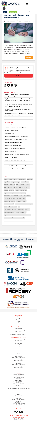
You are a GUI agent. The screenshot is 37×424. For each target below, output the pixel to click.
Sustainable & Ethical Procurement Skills (16, 166)
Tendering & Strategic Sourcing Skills (15, 169)
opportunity (23, 193)
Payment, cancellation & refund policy (18, 334)
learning (17, 190)
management (23, 190)
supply (5, 218)
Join (17, 76)
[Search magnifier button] (5, 8)
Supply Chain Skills (10, 163)
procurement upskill (9, 204)
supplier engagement (9, 212)
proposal (17, 204)
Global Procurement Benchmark (21, 187)
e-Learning (18, 352)
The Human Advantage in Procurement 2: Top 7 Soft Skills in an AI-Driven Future (19, 114)
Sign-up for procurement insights (18, 415)
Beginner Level (18, 340)
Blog (18, 321)
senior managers (28, 204)
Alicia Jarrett (12, 21)
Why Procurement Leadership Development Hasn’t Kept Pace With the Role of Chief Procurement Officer (18, 100)
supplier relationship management (22, 215)
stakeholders (21, 209)
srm (19, 206)
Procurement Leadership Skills (13, 145)
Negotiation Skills (9, 133)
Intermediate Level (18, 342)
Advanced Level (18, 343)
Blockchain (30, 179)
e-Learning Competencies (18, 357)
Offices (18, 373)
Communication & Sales (11, 125)
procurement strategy (9, 201)
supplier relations (8, 215)
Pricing (18, 346)
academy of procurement (10, 179)
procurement (14, 195)
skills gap (10, 206)
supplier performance (21, 212)
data (17, 184)
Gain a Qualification (18, 360)
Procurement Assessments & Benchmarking (16, 136)
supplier (27, 209)
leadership (11, 190)
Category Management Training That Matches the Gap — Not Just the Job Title (18, 105)
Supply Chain (12, 218)
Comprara (18, 319)
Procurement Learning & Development (15, 148)
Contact (18, 322)
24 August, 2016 (26, 21)
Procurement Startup (10, 151)
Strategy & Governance (11, 157)
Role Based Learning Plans (18, 359)
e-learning (22, 184)
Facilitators (18, 318)
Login (4, 12)
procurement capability (24, 195)
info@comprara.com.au (18, 417)
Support (18, 333)
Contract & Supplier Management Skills (15, 128)
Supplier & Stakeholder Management (15, 160)
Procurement (18, 356)
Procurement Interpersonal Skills (13, 142)
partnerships (7, 195)
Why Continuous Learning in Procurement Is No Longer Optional (18, 109)
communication (25, 182)
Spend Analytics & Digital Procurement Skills (17, 154)
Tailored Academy (18, 328)
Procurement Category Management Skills (16, 139)
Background (18, 315)
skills (5, 206)
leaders (6, 190)
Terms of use (19, 345)
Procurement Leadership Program (19, 330)
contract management (9, 184)
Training (18, 218)
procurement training (21, 201)
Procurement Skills (20, 198)
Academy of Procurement (18, 327)
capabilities (7, 182)
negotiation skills (15, 193)
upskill (23, 218)
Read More (29, 57)
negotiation (7, 193)
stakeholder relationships (10, 209)
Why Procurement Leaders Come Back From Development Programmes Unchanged (17, 95)
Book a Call (13, 12)
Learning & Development (11, 131)
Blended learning (22, 179)
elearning (28, 184)
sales (21, 204)
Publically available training (18, 339)
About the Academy (18, 317)
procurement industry (9, 198)
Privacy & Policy (18, 331)
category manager (15, 182)
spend (15, 206)
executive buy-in (8, 187)
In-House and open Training (18, 337)
